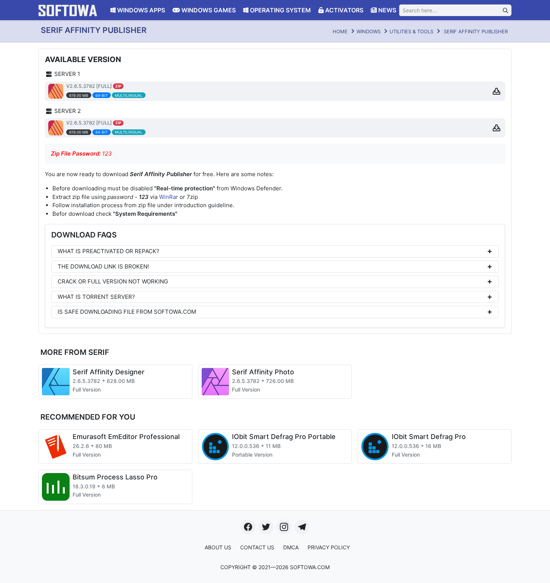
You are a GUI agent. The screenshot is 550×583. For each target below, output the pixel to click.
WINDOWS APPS (140, 10)
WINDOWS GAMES (208, 10)
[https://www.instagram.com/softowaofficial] (283, 526)
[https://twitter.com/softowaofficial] (266, 526)
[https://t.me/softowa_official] (301, 526)
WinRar (168, 196)
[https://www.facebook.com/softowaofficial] (248, 526)
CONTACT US (257, 547)
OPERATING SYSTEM (279, 10)
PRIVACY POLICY (329, 547)
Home (340, 31)
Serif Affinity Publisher (476, 31)
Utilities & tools (411, 31)
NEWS (386, 10)
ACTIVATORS (343, 10)
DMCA (291, 547)
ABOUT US (218, 547)
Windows (369, 31)
